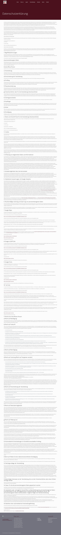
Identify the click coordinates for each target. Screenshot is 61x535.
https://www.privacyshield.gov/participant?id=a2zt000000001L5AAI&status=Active (15, 216)
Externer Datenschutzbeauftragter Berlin (43, 507)
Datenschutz (39, 520)
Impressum (39, 519)
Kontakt (38, 518)
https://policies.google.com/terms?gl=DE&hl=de (49, 231)
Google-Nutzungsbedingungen (38, 231)
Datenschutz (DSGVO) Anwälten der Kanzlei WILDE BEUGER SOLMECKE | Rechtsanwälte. (17, 508)
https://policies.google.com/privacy (9, 258)
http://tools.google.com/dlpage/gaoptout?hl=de (28, 197)
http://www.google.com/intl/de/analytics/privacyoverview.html (47, 197)
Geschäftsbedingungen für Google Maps (12, 232)
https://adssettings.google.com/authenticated (10, 279)
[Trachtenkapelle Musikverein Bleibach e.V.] (4, 2)
